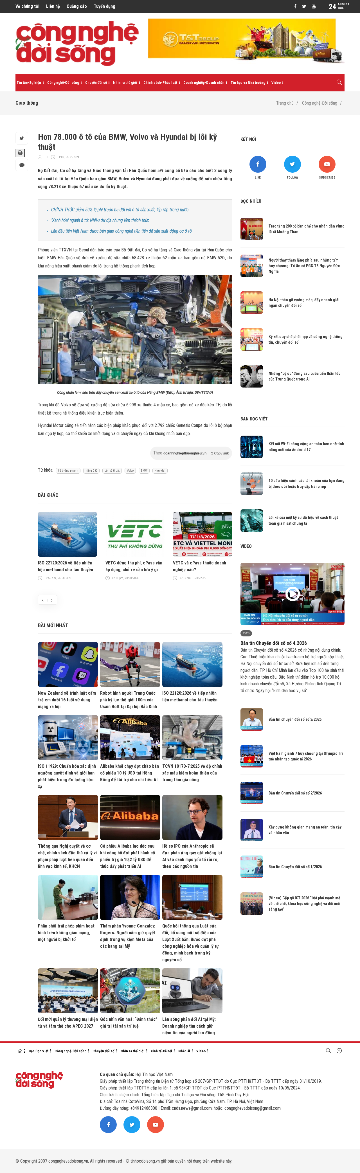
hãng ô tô (91, 470)
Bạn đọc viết (254, 419)
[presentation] (42, 600)
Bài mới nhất (53, 625)
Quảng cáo (77, 6)
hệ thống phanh (68, 470)
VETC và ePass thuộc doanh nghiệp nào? (199, 566)
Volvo (130, 470)
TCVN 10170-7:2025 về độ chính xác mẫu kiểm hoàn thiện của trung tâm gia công (192, 773)
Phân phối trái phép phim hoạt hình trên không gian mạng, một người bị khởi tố (66, 932)
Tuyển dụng (104, 6)
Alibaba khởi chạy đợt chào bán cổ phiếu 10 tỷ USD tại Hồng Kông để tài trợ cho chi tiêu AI (129, 773)
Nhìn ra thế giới (125, 82)
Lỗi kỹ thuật (112, 470)
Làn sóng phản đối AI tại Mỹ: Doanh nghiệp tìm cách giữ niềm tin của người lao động (189, 1026)
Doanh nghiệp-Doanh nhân (203, 82)
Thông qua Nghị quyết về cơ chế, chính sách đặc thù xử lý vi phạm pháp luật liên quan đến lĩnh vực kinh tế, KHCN (67, 856)
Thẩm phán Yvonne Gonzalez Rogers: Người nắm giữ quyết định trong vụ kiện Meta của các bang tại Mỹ (128, 936)
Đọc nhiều (250, 201)
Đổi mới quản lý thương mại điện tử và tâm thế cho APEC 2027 (68, 1023)
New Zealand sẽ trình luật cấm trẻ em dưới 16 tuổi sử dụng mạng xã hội (67, 699)
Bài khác (48, 495)
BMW (144, 470)
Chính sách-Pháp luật (160, 82)
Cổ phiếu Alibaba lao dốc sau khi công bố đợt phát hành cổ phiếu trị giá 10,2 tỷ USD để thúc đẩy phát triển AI (127, 856)
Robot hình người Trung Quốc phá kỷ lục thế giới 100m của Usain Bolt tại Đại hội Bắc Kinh (128, 699)
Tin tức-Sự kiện (29, 82)
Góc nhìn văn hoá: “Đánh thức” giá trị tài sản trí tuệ (128, 1023)
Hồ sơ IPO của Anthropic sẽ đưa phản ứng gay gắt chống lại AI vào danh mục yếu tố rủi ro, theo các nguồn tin (192, 856)
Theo (191, 453)
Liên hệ (53, 6)
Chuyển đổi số (96, 82)
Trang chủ (285, 103)
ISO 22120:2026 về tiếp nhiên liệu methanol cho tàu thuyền (65, 566)
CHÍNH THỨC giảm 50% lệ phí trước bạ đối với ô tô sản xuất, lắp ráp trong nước (119, 209)
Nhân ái (184, 1051)
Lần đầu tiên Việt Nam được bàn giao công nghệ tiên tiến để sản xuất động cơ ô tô (121, 231)
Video (276, 82)
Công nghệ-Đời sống (63, 82)
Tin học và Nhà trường (248, 82)
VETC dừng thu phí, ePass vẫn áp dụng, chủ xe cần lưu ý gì (133, 566)
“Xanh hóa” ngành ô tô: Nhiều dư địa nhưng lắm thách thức (100, 220)
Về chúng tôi (27, 6)
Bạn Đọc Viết (38, 1051)
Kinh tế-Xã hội (161, 1051)
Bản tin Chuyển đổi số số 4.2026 (273, 643)
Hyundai (160, 470)
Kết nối (248, 139)
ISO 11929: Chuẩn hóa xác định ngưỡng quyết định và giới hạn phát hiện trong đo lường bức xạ (67, 776)
